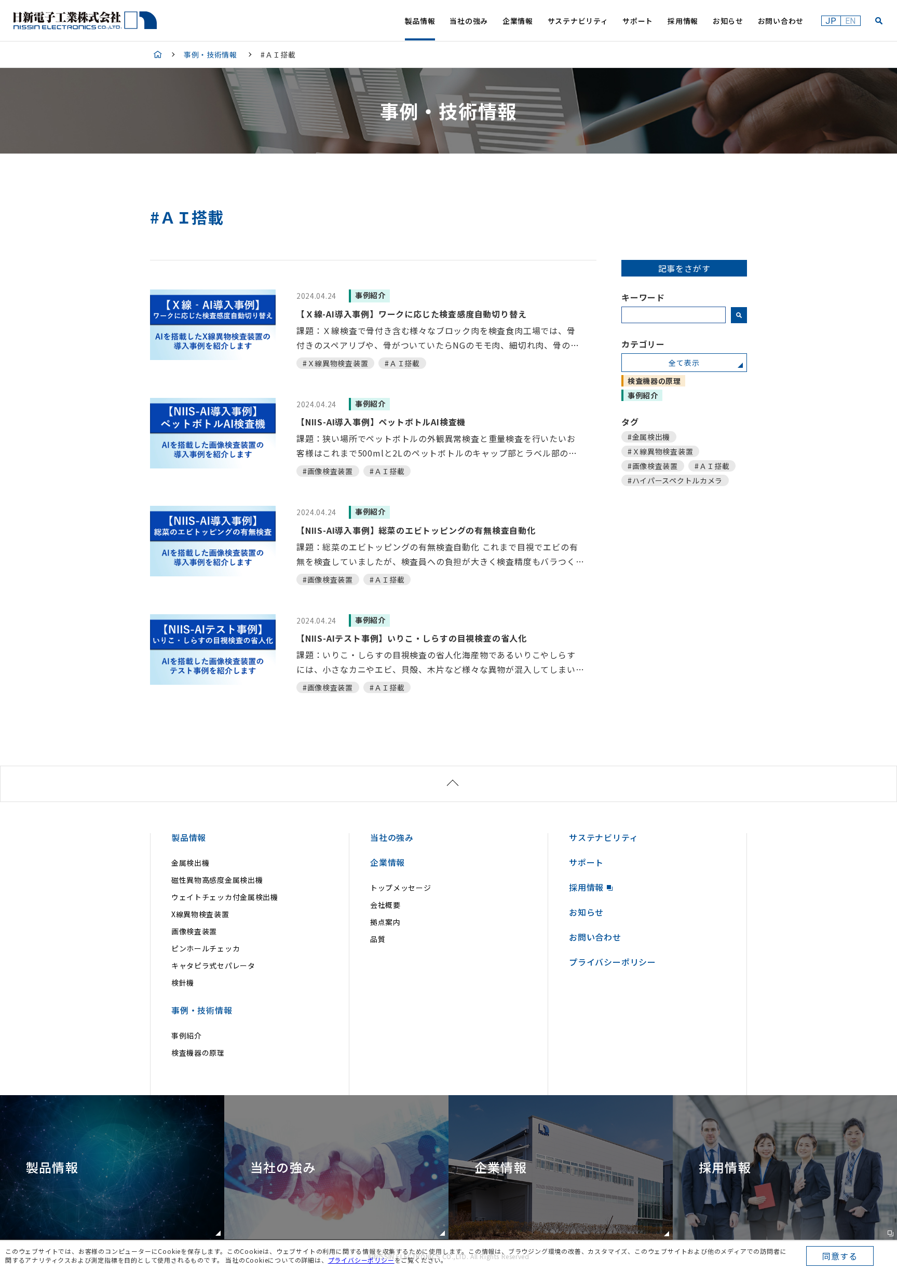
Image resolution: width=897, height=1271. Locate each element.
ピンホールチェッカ (205, 948)
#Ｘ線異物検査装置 (660, 451)
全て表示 (684, 362)
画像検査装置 (194, 931)
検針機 (182, 982)
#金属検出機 (649, 437)
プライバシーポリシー (361, 1259)
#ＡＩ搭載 (712, 466)
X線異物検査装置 (200, 914)
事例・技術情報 (210, 54)
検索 (739, 315)
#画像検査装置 (653, 466)
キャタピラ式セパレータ (213, 965)
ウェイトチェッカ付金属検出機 (224, 897)
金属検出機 (190, 863)
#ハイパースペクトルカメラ (675, 480)
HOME (158, 54)
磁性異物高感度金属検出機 (217, 880)
